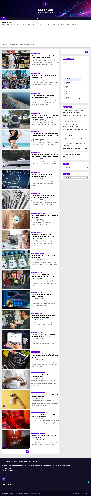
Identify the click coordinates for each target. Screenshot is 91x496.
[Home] (4, 18)
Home (3, 44)
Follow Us (63, 18)
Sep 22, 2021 (35, 119)
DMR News (45, 9)
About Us (55, 18)
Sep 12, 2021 (35, 199)
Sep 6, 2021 (35, 238)
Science (42, 18)
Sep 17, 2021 (35, 158)
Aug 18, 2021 (35, 378)
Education (34, 232)
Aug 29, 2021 (35, 298)
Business (28, 18)
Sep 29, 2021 (35, 59)
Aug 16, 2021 (35, 398)
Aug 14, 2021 (35, 418)
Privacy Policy (74, 493)
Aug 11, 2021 (35, 439)
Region (20, 18)
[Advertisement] (40, 34)
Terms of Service (81, 493)
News (8, 18)
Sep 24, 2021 (35, 99)
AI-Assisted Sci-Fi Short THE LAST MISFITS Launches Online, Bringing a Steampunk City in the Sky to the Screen (75, 154)
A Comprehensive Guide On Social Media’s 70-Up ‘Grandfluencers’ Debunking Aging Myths (44, 135)
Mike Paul (42, 59)
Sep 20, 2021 (35, 139)
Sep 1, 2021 (35, 278)
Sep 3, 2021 (35, 259)
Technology (35, 18)
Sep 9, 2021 (35, 219)
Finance (48, 18)
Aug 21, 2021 (35, 359)
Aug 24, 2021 (35, 338)
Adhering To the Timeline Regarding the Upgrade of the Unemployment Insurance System (45, 355)
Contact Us (71, 18)
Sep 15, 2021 (35, 178)
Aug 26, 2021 (35, 319)
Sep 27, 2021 (35, 79)
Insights (14, 18)
